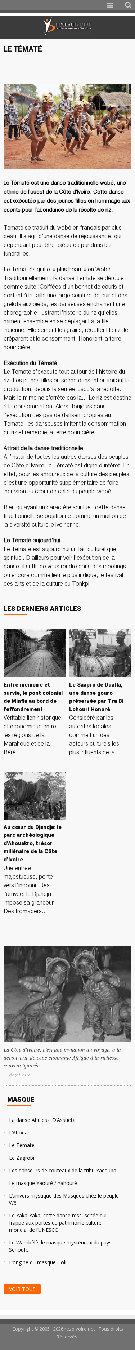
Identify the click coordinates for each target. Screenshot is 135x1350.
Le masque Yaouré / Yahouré (43, 1183)
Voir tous (22, 1288)
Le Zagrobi (21, 1157)
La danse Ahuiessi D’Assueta (42, 1119)
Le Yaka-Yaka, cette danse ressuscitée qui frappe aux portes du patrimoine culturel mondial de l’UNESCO (58, 1222)
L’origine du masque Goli (37, 1262)
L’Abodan (20, 1132)
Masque (21, 1099)
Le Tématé (22, 1145)
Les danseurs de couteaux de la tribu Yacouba (62, 1170)
